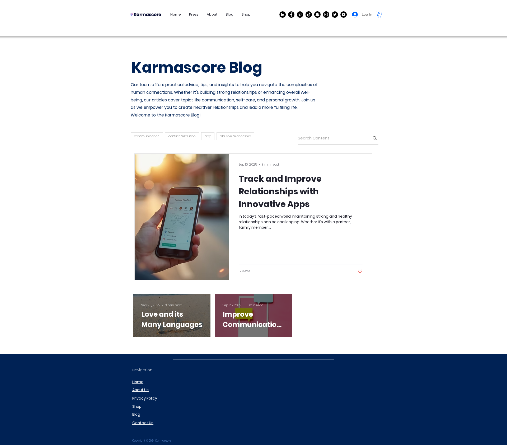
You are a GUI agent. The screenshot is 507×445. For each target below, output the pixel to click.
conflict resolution (182, 136)
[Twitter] (335, 14)
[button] (379, 14)
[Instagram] (326, 14)
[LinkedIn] (282, 14)
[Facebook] (291, 14)
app (208, 136)
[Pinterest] (300, 14)
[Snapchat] (317, 14)
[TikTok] (309, 14)
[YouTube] (343, 14)
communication (146, 136)
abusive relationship (235, 136)
